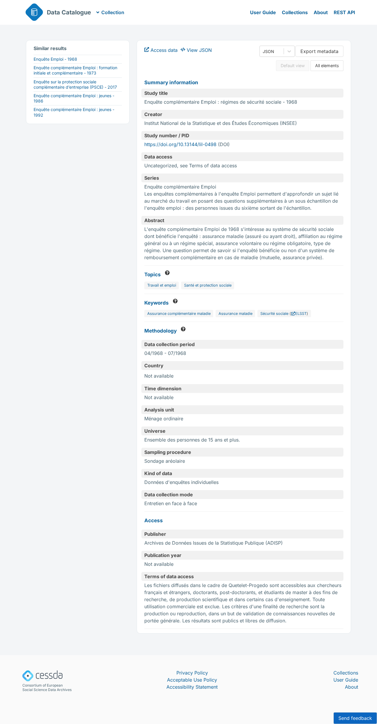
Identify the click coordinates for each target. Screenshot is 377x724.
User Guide (263, 12)
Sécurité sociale (274, 313)
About (321, 12)
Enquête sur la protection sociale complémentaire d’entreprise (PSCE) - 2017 (75, 84)
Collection (112, 12)
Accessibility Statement (192, 687)
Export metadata (319, 51)
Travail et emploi (161, 285)
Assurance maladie (235, 313)
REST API (344, 12)
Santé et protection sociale (208, 285)
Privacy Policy (192, 673)
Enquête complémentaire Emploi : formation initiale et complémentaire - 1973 (75, 70)
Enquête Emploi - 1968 (55, 59)
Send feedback (355, 718)
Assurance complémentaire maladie (179, 313)
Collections (295, 12)
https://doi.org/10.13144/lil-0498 (180, 144)
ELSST (301, 313)
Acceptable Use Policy (192, 680)
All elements (327, 65)
